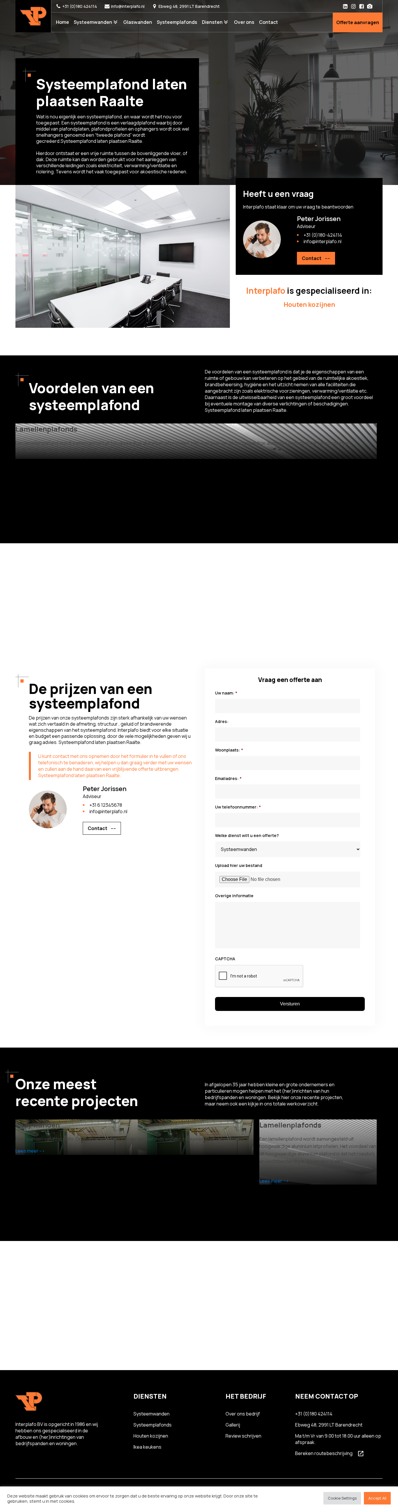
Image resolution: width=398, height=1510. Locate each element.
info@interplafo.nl (128, 6)
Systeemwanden (93, 22)
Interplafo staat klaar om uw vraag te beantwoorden (298, 207)
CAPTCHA (225, 958)
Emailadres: (228, 778)
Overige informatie (234, 895)
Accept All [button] (377, 1498)
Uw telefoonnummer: (238, 807)
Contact (268, 22)
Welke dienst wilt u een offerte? (247, 835)
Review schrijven (243, 1436)
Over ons (244, 22)
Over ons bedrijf (243, 1414)
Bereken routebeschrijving (324, 1453)
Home (62, 22)
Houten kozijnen (150, 1436)
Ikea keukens (147, 1447)
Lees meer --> (30, 1151)
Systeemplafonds (177, 22)
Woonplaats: (229, 750)
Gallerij (233, 1425)
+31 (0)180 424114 (79, 6)
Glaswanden (137, 22)
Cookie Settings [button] (342, 1498)
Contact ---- (316, 258)
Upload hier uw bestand (238, 865)
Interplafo (265, 290)
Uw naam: (226, 693)
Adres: (221, 721)
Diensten (212, 22)
